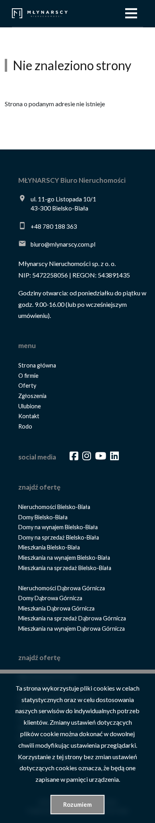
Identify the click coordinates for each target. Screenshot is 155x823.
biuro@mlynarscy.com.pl (63, 244)
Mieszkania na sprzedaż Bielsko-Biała (64, 568)
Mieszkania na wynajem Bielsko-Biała (64, 557)
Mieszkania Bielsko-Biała (49, 547)
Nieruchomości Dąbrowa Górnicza (61, 588)
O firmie (28, 375)
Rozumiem (77, 804)
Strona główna (37, 365)
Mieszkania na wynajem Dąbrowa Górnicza (71, 628)
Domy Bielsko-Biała (43, 517)
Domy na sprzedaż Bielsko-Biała (58, 537)
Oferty (27, 385)
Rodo (25, 426)
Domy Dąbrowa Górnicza (50, 598)
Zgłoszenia (32, 395)
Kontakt (28, 416)
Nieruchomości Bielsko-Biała (54, 506)
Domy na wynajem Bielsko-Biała (58, 527)
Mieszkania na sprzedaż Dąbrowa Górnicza (72, 618)
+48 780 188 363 (54, 226)
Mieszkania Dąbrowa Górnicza (56, 608)
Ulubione (29, 406)
